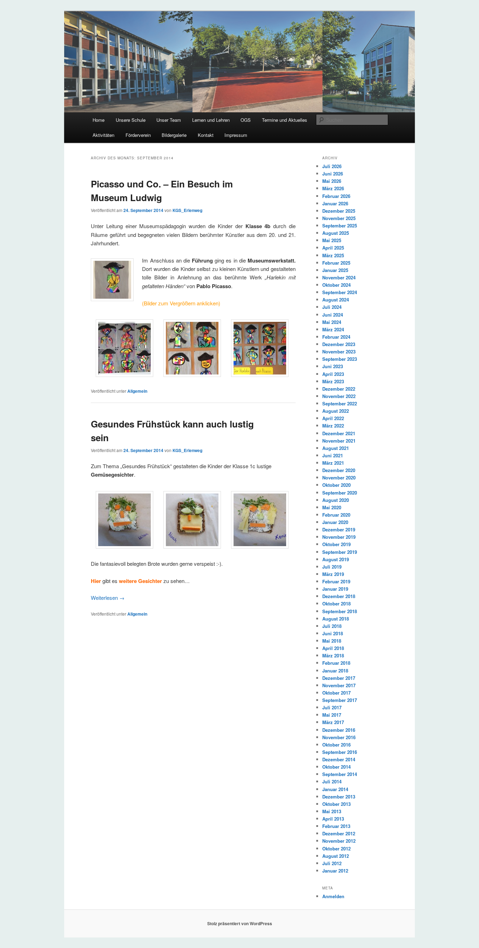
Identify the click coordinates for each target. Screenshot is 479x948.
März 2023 (333, 381)
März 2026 (333, 188)
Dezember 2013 (338, 796)
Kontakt (206, 135)
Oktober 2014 (336, 766)
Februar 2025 (336, 262)
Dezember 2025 (338, 210)
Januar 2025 (335, 270)
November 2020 (339, 477)
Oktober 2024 (336, 284)
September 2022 (339, 403)
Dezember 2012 (338, 833)
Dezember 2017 (338, 678)
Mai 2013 (331, 811)
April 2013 (333, 818)
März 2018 (333, 655)
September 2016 (339, 752)
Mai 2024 (331, 322)
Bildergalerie (174, 135)
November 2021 (339, 440)
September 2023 (339, 359)
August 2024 (335, 299)
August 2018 (335, 618)
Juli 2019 (332, 566)
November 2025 (339, 218)
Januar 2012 (335, 870)
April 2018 (333, 648)
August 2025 (335, 233)
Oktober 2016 (336, 744)
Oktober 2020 (336, 485)
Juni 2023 (332, 366)
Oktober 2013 (336, 804)
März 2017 (333, 722)
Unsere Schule (131, 120)
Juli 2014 (332, 781)
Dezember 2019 (338, 529)
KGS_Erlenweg (187, 210)
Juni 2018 (332, 633)
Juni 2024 (332, 314)
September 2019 (339, 552)
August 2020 (335, 500)
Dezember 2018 (338, 596)
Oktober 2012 (336, 848)
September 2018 (339, 611)
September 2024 (339, 292)
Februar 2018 (336, 662)
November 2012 (339, 840)
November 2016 (339, 737)
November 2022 (339, 396)
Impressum (235, 135)
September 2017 (339, 700)
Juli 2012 (332, 863)
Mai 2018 (331, 640)
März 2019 (333, 574)
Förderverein (138, 135)
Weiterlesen (107, 597)
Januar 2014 (335, 789)
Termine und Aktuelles (284, 120)
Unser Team (168, 120)
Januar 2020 (335, 522)
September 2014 (339, 774)
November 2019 (339, 536)
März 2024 (333, 329)
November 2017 (339, 685)
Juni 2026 (332, 173)
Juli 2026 (332, 166)
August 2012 (335, 856)
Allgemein (137, 391)
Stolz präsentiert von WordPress (239, 923)
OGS (246, 120)
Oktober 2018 (336, 603)
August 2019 (335, 559)
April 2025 (333, 247)
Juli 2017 (332, 707)
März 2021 (333, 462)
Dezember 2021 (338, 433)
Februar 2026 (336, 196)
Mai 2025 (331, 240)
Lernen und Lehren (211, 120)
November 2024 (339, 277)
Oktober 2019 (336, 544)
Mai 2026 (331, 181)
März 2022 (333, 425)
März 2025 (333, 255)
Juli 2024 (332, 307)
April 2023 (333, 374)
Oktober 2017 (336, 692)
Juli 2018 (332, 626)
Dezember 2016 (338, 730)
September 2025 (339, 225)
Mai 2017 (331, 714)
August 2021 (335, 448)
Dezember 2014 (338, 759)
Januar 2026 (335, 203)
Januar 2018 (335, 670)
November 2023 (339, 351)
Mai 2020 (331, 507)
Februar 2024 (336, 336)
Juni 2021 (332, 455)
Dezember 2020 (338, 470)
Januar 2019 (335, 588)
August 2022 (335, 410)
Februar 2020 (336, 514)
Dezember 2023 (338, 344)
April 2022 (333, 418)
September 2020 (339, 492)
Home (98, 120)
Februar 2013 (336, 826)
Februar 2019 (336, 581)
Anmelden (333, 896)
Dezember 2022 (338, 388)
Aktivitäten (103, 135)
